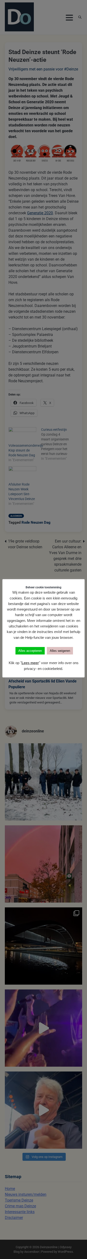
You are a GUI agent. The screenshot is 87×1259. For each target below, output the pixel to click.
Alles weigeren (60, 651)
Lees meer (30, 663)
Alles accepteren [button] (30, 651)
